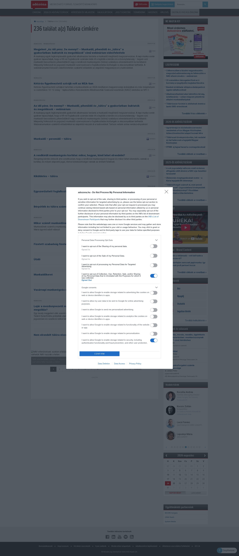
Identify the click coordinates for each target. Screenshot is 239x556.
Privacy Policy (135, 363)
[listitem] (119, 240)
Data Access (119, 363)
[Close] (167, 192)
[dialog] (119, 278)
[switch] (153, 246)
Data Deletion (104, 363)
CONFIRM (99, 354)
